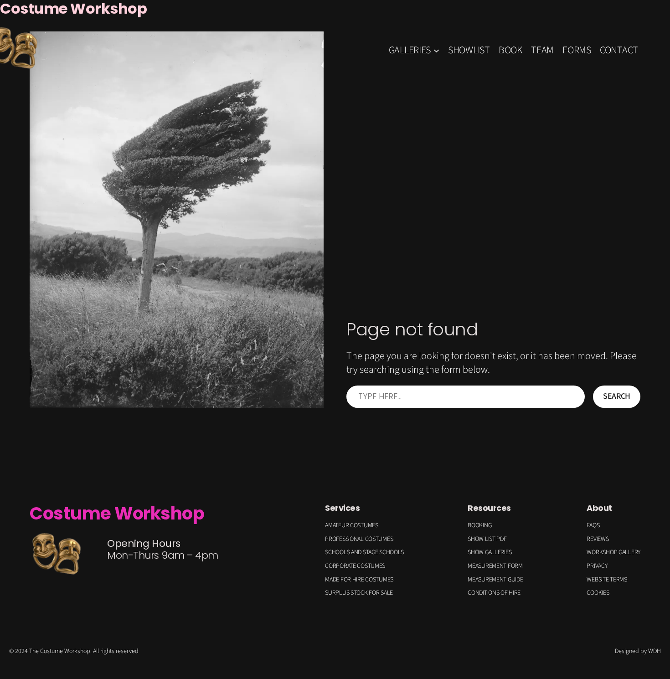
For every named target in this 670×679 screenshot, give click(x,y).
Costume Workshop (117, 513)
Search (616, 396)
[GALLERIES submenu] (436, 50)
